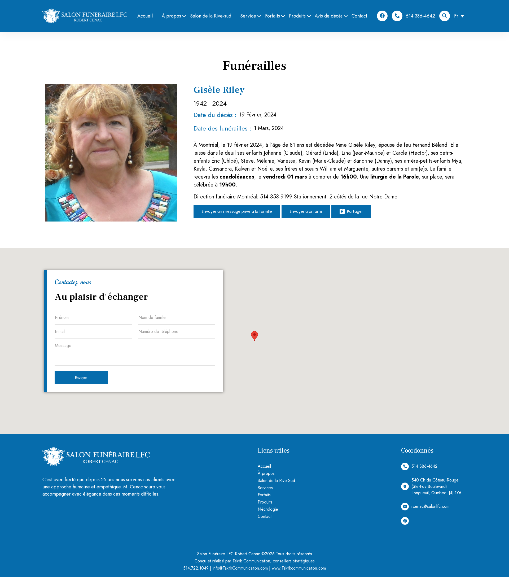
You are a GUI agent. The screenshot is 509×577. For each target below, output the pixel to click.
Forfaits (272, 15)
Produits (297, 15)
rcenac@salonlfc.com (430, 506)
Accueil (145, 15)
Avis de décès (329, 15)
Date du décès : (215, 114)
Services (265, 488)
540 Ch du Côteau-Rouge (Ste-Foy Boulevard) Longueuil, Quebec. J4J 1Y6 (436, 486)
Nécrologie (268, 509)
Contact (359, 15)
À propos (171, 15)
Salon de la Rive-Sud (276, 481)
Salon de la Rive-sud (210, 15)
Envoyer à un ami (306, 211)
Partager (354, 211)
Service (248, 15)
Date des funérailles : (222, 128)
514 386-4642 (420, 15)
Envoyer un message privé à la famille (237, 211)
